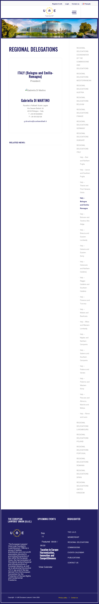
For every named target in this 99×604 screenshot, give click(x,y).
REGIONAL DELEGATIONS (78, 542)
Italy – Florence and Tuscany (85, 300)
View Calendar (45, 566)
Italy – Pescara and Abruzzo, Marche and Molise (84, 401)
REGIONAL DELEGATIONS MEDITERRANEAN (83, 77)
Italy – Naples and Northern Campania (84, 339)
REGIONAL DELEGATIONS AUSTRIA (82, 89)
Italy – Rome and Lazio (85, 415)
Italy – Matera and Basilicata (84, 312)
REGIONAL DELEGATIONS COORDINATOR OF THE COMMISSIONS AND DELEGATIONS (83, 58)
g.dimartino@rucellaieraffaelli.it (35, 121)
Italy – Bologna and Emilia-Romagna (84, 203)
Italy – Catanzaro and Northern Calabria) (85, 266)
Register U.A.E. (57, 4)
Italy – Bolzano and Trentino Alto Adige (84, 219)
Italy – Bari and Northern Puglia (85, 160)
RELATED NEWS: (17, 142)
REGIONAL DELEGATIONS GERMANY (82, 124)
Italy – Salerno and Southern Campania (84, 355)
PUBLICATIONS (74, 557)
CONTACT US (73, 562)
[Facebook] (85, 12)
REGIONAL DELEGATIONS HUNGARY (82, 136)
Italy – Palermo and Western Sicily (84, 383)
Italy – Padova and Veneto (84, 369)
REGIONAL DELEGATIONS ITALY (82, 148)
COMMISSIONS (74, 547)
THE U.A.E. (72, 532)
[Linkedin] (89, 12)
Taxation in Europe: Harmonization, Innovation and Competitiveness (49, 554)
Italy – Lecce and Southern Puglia (85, 173)
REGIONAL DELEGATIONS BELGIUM (82, 100)
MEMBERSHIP (73, 537)
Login (67, 4)
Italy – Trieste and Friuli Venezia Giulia (85, 187)
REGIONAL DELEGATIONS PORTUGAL (82, 450)
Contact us (75, 4)
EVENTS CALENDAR (76, 552)
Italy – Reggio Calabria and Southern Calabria (84, 284)
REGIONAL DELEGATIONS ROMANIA (82, 462)
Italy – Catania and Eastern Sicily (84, 250)
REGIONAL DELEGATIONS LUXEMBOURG (82, 426)
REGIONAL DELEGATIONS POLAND (82, 438)
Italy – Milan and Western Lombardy (84, 325)
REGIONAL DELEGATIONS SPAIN (82, 473)
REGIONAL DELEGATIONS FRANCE (82, 113)
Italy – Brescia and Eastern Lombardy (84, 235)
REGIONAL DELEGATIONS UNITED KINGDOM (82, 487)
